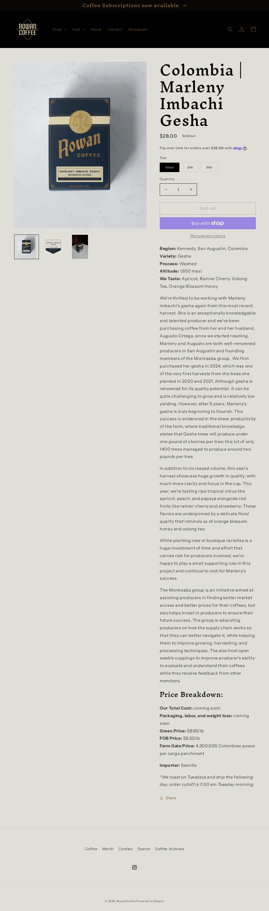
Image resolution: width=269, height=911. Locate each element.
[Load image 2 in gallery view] (53, 247)
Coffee (91, 848)
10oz (172, 168)
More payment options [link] (208, 236)
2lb (193, 168)
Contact (125, 848)
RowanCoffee (126, 901)
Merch (108, 848)
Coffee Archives (169, 848)
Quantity (167, 179)
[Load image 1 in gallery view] (26, 247)
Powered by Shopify (150, 901)
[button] (59, 29)
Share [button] (171, 798)
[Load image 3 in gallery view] (80, 247)
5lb (212, 168)
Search (144, 848)
